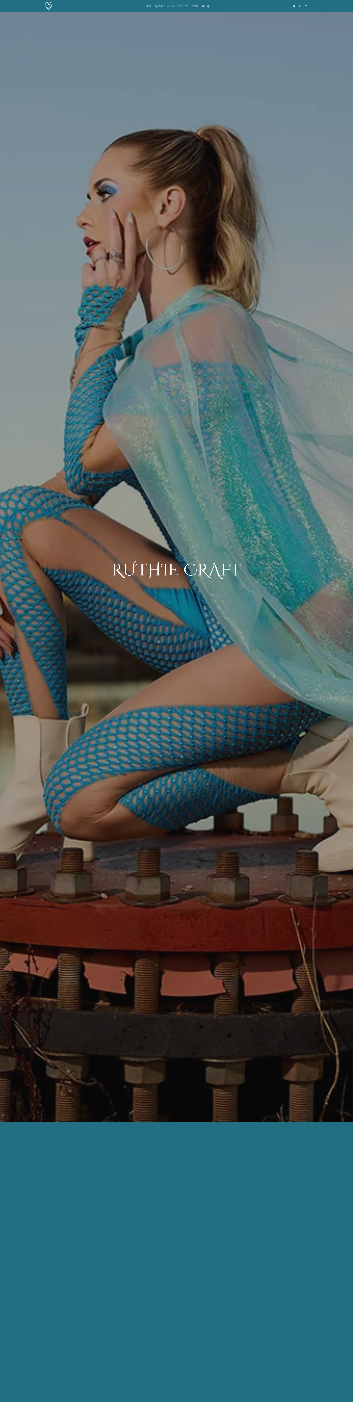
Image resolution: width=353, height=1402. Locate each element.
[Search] (294, 6)
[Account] (300, 6)
